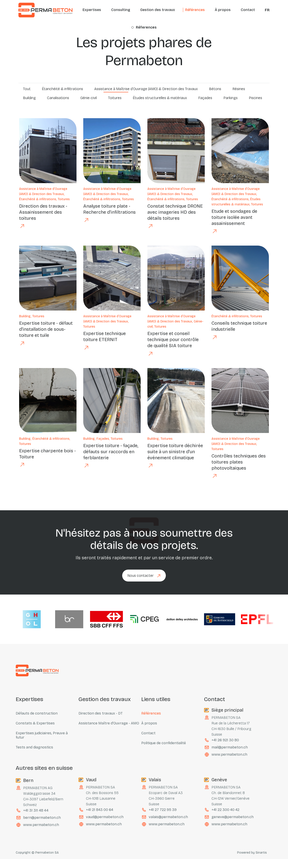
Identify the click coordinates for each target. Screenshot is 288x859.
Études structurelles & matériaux (160, 98)
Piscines (255, 98)
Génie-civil (88, 98)
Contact (248, 10)
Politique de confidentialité (163, 743)
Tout (27, 89)
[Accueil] (45, 10)
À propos (223, 10)
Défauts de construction (37, 713)
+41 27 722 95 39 (163, 810)
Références (195, 10)
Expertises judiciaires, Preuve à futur (42, 735)
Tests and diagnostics (34, 747)
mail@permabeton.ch (230, 747)
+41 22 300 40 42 (225, 810)
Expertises (92, 10)
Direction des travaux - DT (101, 713)
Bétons (215, 89)
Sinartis (261, 853)
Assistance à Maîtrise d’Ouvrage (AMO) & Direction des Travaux (146, 89)
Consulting (120, 10)
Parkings (230, 98)
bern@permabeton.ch (42, 817)
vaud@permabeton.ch (105, 817)
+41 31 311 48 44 (35, 810)
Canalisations (58, 98)
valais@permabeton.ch (168, 817)
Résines (238, 89)
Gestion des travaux (157, 10)
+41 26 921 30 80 (225, 740)
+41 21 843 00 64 (99, 810)
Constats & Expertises (35, 723)
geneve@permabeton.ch (233, 817)
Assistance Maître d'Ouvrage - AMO (109, 723)
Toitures (115, 98)
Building (29, 98)
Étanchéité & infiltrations (62, 89)
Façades (205, 98)
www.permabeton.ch (229, 754)
